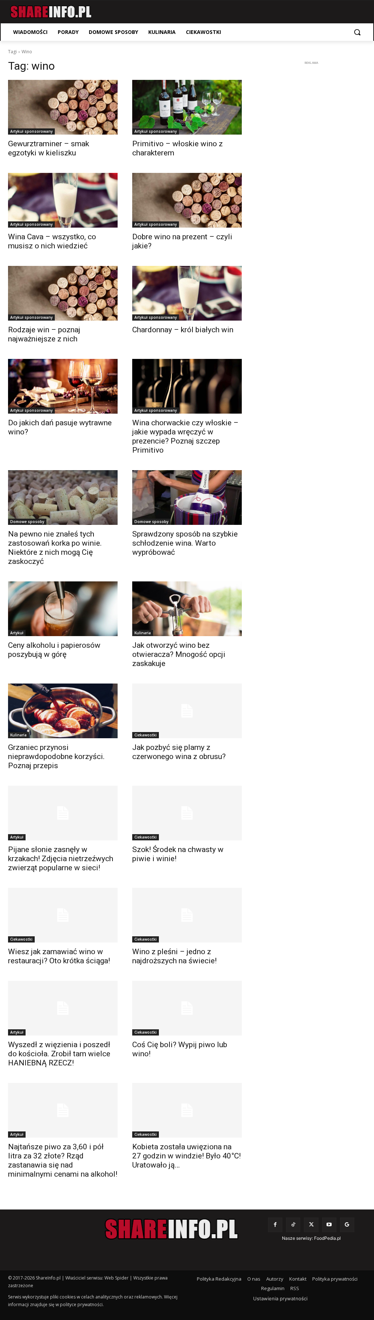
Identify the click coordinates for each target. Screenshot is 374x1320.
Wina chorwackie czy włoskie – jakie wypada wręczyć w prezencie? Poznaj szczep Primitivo (185, 436)
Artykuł (16, 632)
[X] (311, 1225)
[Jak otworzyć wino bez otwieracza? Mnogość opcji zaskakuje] (187, 608)
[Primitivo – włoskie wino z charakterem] (187, 107)
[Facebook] (275, 1225)
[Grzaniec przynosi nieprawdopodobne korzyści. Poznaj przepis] (63, 711)
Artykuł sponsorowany (31, 131)
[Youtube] (329, 1225)
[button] (357, 32)
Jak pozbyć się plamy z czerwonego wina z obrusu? (179, 752)
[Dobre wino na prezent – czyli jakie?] (187, 200)
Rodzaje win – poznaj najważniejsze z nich (44, 334)
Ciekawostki (145, 735)
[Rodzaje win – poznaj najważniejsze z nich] (63, 293)
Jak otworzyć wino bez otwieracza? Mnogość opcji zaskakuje (178, 654)
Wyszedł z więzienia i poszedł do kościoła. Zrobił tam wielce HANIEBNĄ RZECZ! (59, 1053)
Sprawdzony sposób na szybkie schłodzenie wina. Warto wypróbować (185, 543)
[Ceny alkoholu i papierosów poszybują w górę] (63, 608)
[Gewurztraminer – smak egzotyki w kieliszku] (63, 107)
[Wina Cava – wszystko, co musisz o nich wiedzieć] (63, 200)
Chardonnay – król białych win (182, 329)
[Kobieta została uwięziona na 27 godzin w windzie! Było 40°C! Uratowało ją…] (187, 1110)
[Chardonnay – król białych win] (187, 293)
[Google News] (347, 1225)
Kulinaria (142, 632)
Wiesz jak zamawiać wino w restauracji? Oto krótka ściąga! (59, 956)
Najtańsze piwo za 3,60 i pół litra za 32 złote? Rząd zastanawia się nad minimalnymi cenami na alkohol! (62, 1160)
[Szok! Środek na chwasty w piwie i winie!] (187, 813)
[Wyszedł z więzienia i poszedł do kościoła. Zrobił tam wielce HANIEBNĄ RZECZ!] (63, 1008)
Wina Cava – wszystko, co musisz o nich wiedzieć (52, 241)
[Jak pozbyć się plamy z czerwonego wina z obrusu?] (187, 711)
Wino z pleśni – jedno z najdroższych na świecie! (174, 956)
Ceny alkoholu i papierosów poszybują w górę (54, 650)
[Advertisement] (311, 176)
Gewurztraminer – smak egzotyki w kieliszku (48, 148)
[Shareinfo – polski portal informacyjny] (51, 11)
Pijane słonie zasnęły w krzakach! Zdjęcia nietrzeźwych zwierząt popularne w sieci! (60, 858)
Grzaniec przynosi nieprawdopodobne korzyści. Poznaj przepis (56, 756)
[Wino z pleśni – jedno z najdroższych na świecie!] (187, 915)
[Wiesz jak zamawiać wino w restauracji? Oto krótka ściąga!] (63, 915)
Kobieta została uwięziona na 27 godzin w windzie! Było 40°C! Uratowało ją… (186, 1155)
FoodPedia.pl (327, 1238)
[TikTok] (293, 1225)
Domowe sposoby (27, 521)
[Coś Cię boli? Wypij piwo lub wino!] (187, 1008)
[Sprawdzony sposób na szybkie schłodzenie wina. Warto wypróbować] (187, 497)
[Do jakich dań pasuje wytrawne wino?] (63, 386)
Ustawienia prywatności (280, 1298)
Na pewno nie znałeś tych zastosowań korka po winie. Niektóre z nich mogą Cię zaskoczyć (55, 548)
